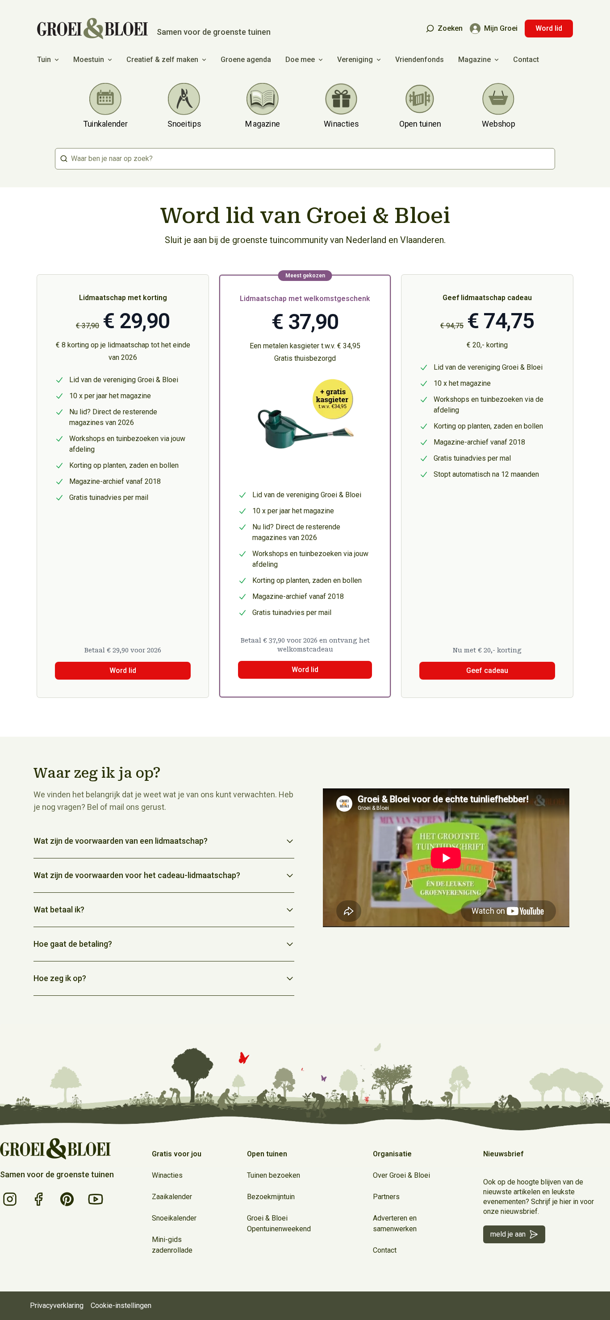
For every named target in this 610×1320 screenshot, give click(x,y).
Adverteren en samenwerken (395, 1223)
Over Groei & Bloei (401, 1175)
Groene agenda (246, 59)
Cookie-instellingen (121, 1305)
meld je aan (508, 1234)
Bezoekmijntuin (271, 1196)
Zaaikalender (172, 1196)
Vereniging (355, 59)
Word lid (548, 28)
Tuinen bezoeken (273, 1175)
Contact (526, 59)
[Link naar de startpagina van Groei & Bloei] (55, 1148)
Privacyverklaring (57, 1305)
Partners (386, 1196)
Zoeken (450, 28)
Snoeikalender (174, 1218)
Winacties (167, 1175)
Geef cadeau (487, 670)
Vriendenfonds (419, 59)
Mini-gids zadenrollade (172, 1244)
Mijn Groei (501, 28)
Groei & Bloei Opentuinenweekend (279, 1223)
